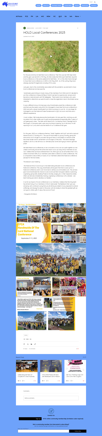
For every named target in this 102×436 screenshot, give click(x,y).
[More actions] (78, 28)
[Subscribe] (94, 2)
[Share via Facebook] (24, 344)
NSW (48, 16)
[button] (46, 5)
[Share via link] (35, 344)
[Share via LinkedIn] (31, 344)
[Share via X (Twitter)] (27, 344)
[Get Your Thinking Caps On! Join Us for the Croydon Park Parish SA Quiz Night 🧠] (75, 366)
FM (32, 16)
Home (25, 335)
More (77, 16)
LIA (37, 16)
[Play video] (51, 56)
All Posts (19, 16)
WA (71, 16)
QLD (60, 16)
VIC (54, 16)
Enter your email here (23, 428)
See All (84, 357)
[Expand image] (33, 213)
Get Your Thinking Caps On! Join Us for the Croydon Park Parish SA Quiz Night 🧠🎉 (75, 375)
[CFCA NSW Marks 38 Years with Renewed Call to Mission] (51, 366)
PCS (26, 16)
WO (42, 16)
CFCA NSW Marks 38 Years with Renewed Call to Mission (51, 375)
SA (66, 16)
